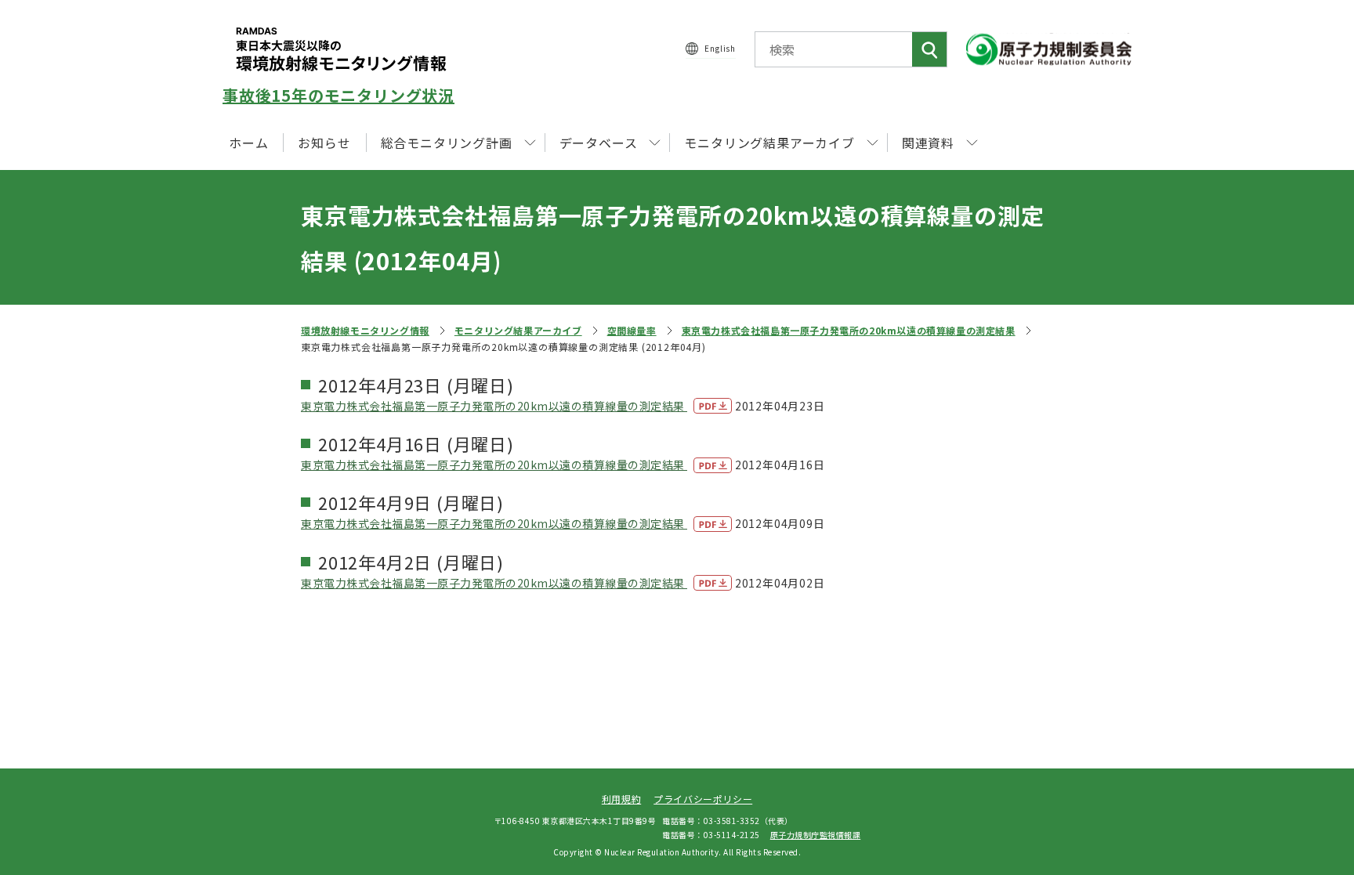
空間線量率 (632, 330)
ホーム (248, 142)
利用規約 (621, 798)
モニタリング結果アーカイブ (518, 330)
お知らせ (324, 142)
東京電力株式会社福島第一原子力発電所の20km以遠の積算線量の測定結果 (848, 330)
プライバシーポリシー (702, 798)
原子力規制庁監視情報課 (815, 835)
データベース (598, 142)
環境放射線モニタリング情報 (365, 330)
